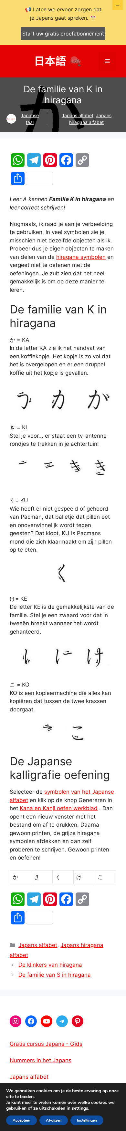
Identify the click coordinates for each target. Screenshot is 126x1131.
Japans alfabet (77, 115)
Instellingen (87, 1120)
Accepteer (21, 1120)
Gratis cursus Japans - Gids (46, 1044)
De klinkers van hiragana (50, 965)
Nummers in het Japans (40, 1060)
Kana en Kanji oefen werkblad (59, 808)
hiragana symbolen (81, 257)
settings (80, 1108)
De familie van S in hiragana (54, 975)
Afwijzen (53, 1120)
